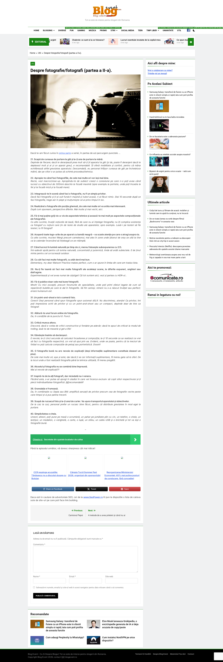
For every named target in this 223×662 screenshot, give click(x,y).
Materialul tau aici (178, 654)
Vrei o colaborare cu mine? (160, 70)
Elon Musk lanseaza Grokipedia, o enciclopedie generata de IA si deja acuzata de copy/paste (120, 624)
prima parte (65, 153)
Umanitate (168, 30)
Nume (36, 576)
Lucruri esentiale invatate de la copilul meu (116, 40)
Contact (191, 654)
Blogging (47, 30)
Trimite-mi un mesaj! (157, 73)
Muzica (92, 30)
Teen (140, 30)
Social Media (127, 30)
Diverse (63, 29)
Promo (103, 30)
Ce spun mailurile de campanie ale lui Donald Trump (176, 40)
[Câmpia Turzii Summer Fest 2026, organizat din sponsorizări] (85, 464)
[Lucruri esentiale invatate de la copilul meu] (88, 41)
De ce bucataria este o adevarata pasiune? (167, 136)
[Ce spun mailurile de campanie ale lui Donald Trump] (144, 41)
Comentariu (39, 544)
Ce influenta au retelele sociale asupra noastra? (169, 154)
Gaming (81, 30)
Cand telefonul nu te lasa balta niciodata (166, 117)
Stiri (113, 30)
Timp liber (153, 29)
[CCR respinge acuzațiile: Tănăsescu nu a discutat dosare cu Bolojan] (48, 464)
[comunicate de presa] (167, 281)
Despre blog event (160, 654)
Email (72, 576)
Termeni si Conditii (143, 654)
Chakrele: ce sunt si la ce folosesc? (63, 40)
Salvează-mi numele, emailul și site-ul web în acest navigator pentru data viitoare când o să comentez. (80, 587)
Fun (72, 30)
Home (36, 30)
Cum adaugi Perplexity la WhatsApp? (65, 637)
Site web (109, 576)
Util (179, 30)
